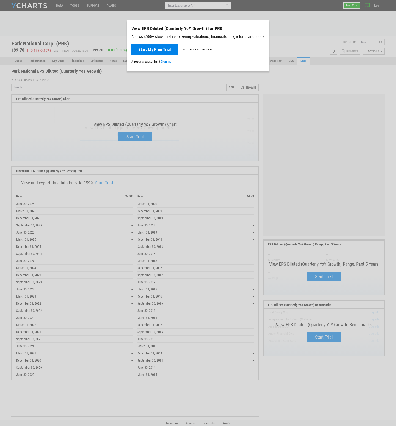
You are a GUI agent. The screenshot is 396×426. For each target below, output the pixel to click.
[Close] (264, 27)
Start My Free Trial (154, 49)
